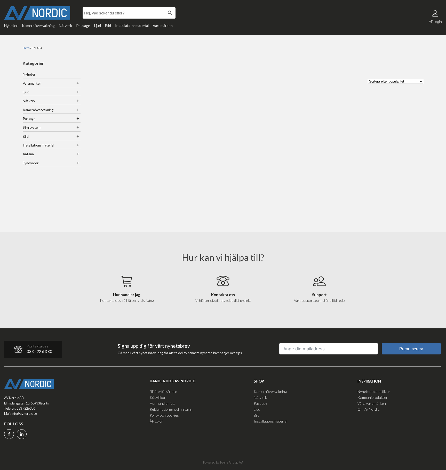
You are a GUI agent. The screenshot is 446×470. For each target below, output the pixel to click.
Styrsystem (32, 127)
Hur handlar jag (162, 403)
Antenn (28, 154)
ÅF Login (156, 421)
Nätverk (65, 25)
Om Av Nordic (368, 409)
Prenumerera (411, 349)
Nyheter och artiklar (373, 391)
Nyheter (11, 25)
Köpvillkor (158, 397)
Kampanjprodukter (372, 397)
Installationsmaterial (132, 25)
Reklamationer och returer (171, 409)
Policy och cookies (164, 415)
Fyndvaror (30, 163)
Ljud (97, 25)
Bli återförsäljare (163, 391)
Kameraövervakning (38, 25)
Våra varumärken (371, 403)
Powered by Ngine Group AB (223, 462)
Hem (26, 48)
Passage (83, 25)
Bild (108, 25)
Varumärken (163, 25)
